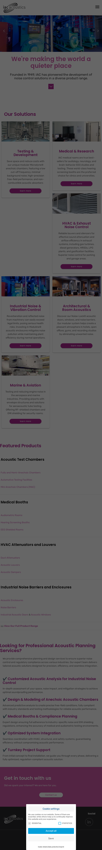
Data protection (53, 847)
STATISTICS (67, 823)
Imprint (61, 847)
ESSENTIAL (37, 823)
